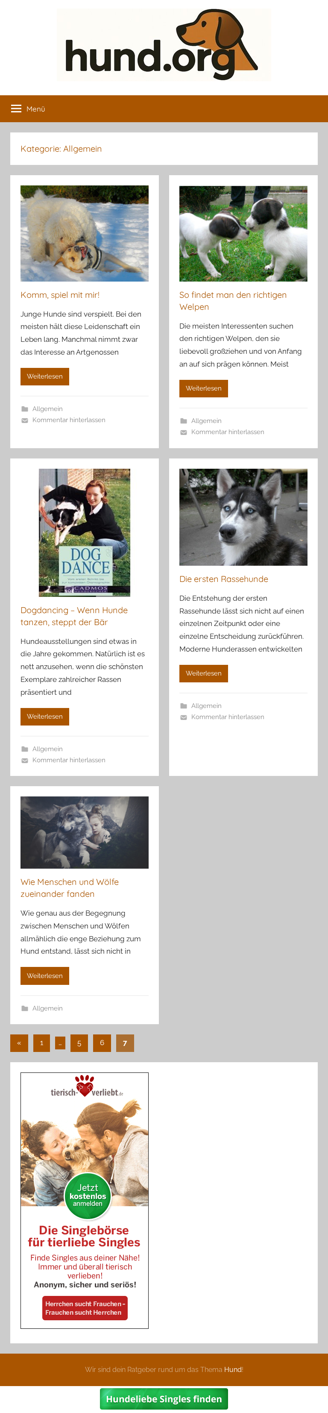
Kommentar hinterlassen (68, 420)
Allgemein (47, 409)
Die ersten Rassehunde (223, 578)
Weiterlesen (45, 376)
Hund (233, 1370)
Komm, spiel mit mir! (60, 294)
